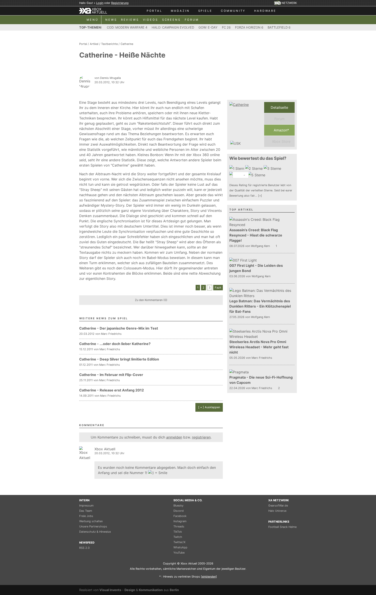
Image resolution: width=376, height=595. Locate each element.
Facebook (179, 516)
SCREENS (171, 19)
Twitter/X (179, 542)
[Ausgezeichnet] (257, 175)
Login (99, 3)
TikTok (177, 531)
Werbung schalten (91, 521)
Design (129, 590)
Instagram (179, 521)
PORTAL (154, 10)
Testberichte (109, 44)
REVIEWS (130, 19)
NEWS (111, 19)
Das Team (85, 510)
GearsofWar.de (278, 505)
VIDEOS (150, 19)
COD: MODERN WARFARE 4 (127, 27)
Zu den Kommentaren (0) (151, 300)
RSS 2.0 (84, 547)
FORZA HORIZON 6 (249, 27)
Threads (178, 526)
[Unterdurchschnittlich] (254, 168)
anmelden (174, 437)
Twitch (177, 537)
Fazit (218, 287)
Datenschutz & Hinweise (95, 531)
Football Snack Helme (282, 527)
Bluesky (178, 505)
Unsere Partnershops (93, 526)
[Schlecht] (237, 168)
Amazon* (281, 130)
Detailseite (279, 107)
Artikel (94, 44)
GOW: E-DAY (208, 27)
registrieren (201, 437)
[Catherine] (245, 124)
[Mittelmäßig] (273, 168)
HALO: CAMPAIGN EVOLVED (173, 27)
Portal (83, 44)
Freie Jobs (86, 516)
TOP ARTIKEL (241, 209)
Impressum (86, 505)
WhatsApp (180, 547)
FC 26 (226, 27)
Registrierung (120, 3)
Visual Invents (110, 590)
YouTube (179, 552)
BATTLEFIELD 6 (279, 27)
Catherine (127, 44)
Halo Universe (277, 510)
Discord (178, 510)
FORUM (192, 19)
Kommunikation (151, 590)
